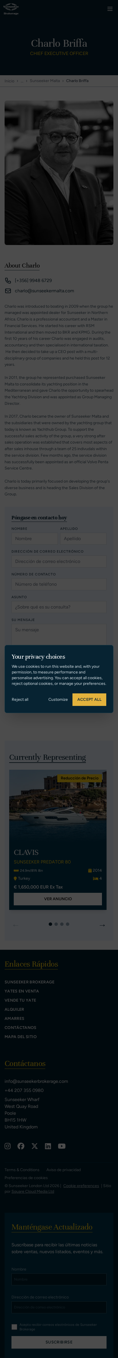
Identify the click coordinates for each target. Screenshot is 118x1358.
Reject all (20, 699)
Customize (58, 699)
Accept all (89, 699)
